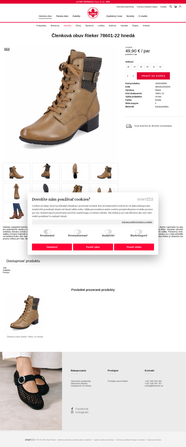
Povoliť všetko (134, 247)
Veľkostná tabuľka (79, 383)
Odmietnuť (52, 247)
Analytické (108, 235)
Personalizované (78, 235)
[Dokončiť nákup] (175, 6)
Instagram (81, 412)
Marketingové (138, 235)
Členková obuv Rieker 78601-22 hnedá (25, 337)
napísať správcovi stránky (104, 440)
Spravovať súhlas (154, 440)
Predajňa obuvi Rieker (118, 381)
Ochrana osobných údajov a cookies (137, 222)
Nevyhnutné (47, 235)
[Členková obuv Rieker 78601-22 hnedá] (60, 103)
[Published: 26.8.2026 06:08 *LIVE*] (37, 440)
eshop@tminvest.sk (154, 386)
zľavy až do (93, 2)
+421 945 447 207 (153, 383)
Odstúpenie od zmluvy (81, 386)
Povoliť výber (93, 247)
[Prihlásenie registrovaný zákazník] (180, 5)
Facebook (81, 408)
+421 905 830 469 (153, 381)
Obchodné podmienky (81, 381)
